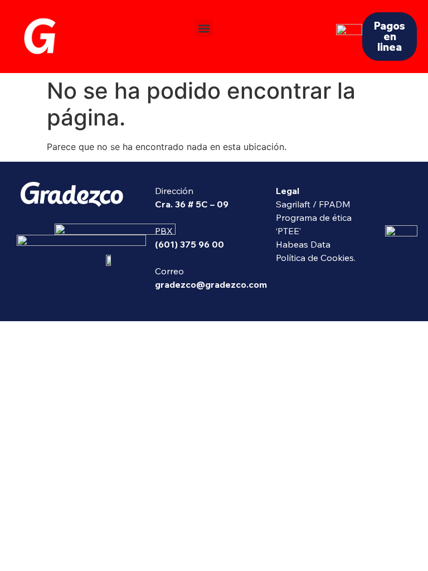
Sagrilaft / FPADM (313, 204)
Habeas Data (303, 244)
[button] (203, 28)
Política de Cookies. (316, 257)
